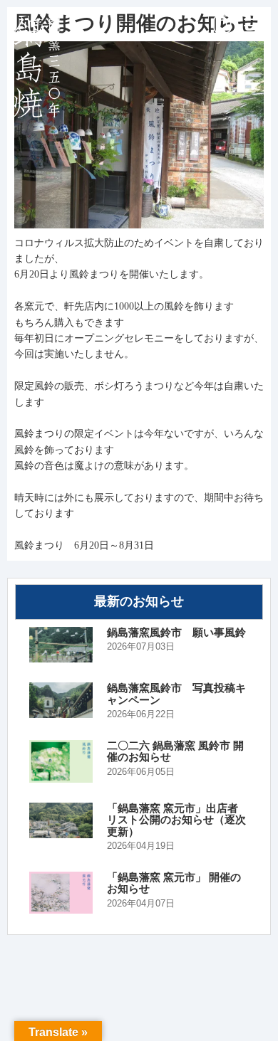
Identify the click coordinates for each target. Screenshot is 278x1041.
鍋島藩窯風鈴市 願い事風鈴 (176, 632)
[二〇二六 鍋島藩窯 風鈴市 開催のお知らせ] (61, 761)
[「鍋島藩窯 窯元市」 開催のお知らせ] (61, 893)
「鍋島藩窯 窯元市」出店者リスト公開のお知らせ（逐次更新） (176, 820)
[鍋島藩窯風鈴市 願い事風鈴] (61, 644)
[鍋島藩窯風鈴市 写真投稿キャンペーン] (61, 700)
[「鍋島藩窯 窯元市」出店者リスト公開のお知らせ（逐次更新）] (61, 820)
